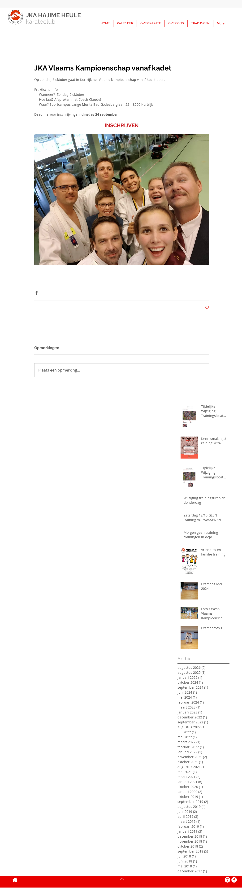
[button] (200, 23)
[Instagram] (227, 880)
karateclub (40, 21)
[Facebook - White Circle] (234, 880)
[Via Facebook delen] (36, 293)
